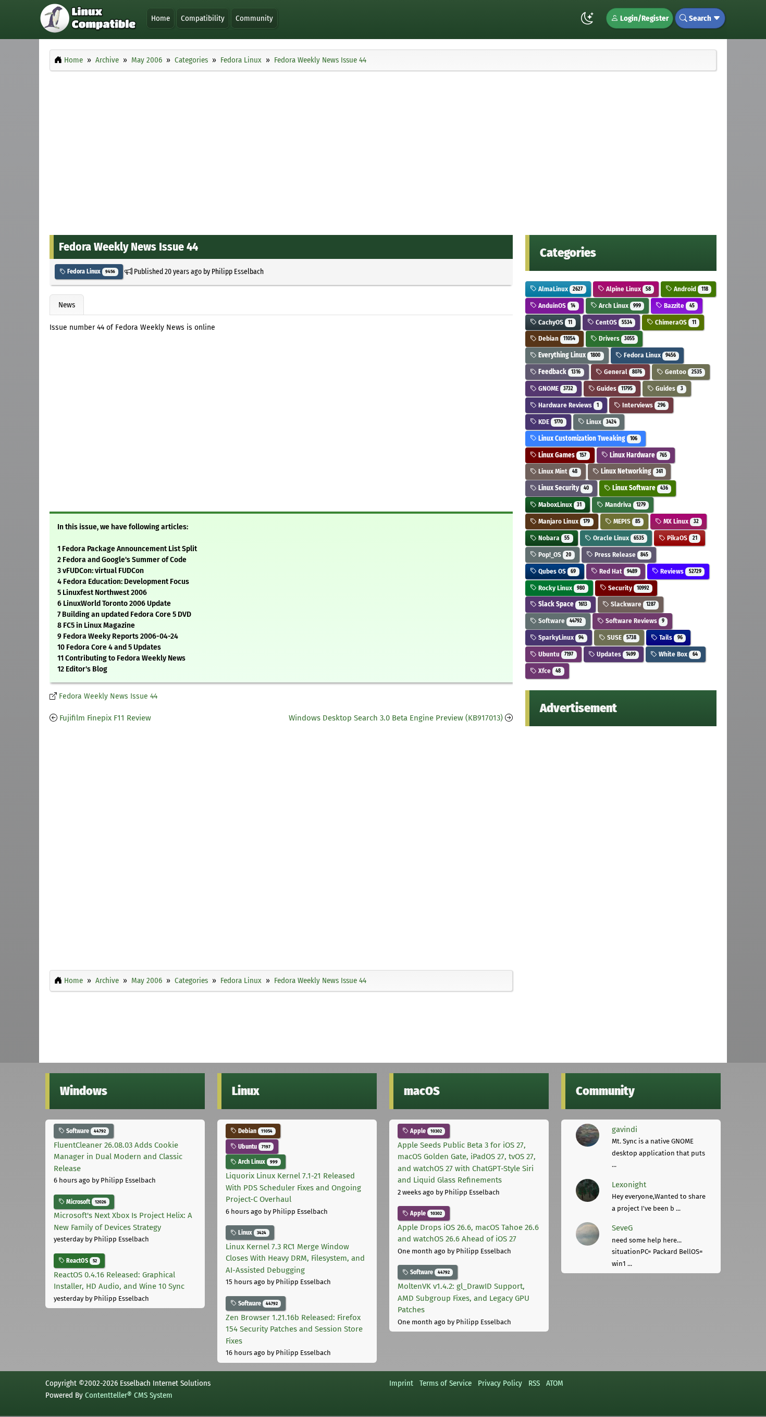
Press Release (620, 554)
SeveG (622, 1228)
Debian (556, 338)
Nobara (553, 538)
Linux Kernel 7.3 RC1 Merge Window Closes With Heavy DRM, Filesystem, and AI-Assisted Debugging (295, 1258)
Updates (615, 654)
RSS (534, 1383)
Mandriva (624, 504)
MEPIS (626, 521)
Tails (670, 637)
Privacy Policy (500, 1383)
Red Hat (617, 571)
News (66, 304)
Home (160, 18)
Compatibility (203, 18)
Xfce (549, 671)
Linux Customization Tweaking (587, 438)
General (622, 372)
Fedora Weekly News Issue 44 (108, 696)
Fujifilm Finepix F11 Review (105, 718)
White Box (677, 654)
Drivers (616, 338)
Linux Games (561, 455)
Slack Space (562, 604)
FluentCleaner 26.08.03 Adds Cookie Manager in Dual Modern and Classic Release (118, 1156)
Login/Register (644, 18)
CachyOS (554, 322)
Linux (600, 422)
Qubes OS (556, 571)
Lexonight (629, 1184)
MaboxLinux (559, 504)
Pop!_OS (554, 554)
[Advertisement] (383, 150)
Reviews (680, 571)
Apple (425, 1131)
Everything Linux (568, 355)
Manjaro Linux (563, 521)
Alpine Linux (627, 289)
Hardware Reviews (568, 405)
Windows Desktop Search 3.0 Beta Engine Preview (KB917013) (396, 718)
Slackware (632, 604)
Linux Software (639, 488)
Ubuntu (555, 654)
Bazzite (678, 305)
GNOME (555, 388)
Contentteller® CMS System (128, 1395)
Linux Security (563, 488)
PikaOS (681, 538)
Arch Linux (619, 305)
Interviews (643, 405)
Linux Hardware (637, 455)
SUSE (621, 637)
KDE (550, 422)
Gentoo (682, 372)
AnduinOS (556, 305)
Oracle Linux (617, 538)
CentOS (613, 322)
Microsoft (85, 1201)
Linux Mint (557, 471)
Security (628, 588)
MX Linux (680, 521)
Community (254, 18)
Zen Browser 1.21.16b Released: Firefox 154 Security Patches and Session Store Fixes (294, 1329)
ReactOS (81, 1260)
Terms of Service (445, 1383)
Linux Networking (631, 471)
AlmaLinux (560, 289)
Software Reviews (634, 621)
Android (690, 289)
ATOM (554, 1383)
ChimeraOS (674, 322)
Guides (614, 388)
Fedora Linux (90, 271)
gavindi (624, 1129)
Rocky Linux (561, 588)
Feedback (558, 372)
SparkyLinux (560, 637)
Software (559, 621)
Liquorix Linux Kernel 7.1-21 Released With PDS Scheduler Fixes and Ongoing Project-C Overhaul (293, 1187)
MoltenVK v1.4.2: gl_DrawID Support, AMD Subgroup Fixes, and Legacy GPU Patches (463, 1298)
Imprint (401, 1383)
